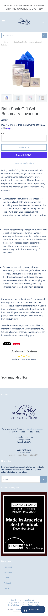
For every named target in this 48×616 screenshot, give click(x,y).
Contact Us (29, 600)
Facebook (8, 567)
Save (17, 344)
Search (13, 600)
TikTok (6, 588)
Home (5, 42)
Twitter (6, 577)
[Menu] (3, 21)
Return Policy (13, 605)
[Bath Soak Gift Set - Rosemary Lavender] (6, 97)
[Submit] (44, 35)
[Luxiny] (24, 22)
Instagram (8, 572)
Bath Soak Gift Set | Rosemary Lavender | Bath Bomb (22, 43)
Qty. (3, 133)
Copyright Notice (12, 602)
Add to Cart (24, 147)
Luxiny (17, 610)
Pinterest (7, 583)
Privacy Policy (33, 602)
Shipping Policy (34, 605)
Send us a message (35, 429)
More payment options (24, 163)
